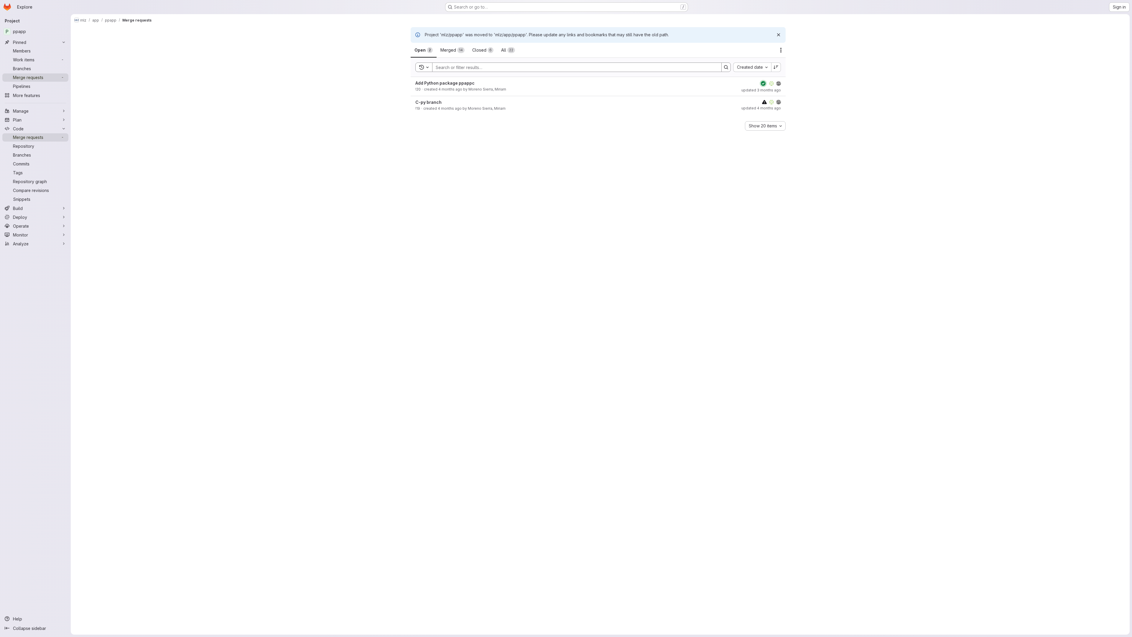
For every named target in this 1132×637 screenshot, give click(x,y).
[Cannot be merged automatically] (764, 101)
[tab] (424, 50)
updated (761, 90)
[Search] (726, 67)
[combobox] (752, 67)
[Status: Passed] (763, 83)
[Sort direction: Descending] (776, 67)
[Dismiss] (778, 34)
